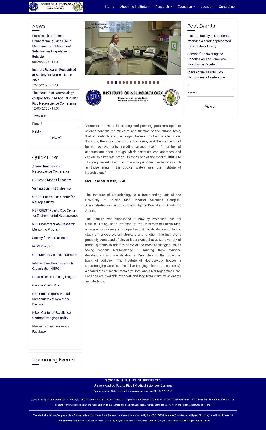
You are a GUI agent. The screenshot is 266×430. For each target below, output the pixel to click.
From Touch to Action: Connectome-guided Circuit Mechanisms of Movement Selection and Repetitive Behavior (51, 46)
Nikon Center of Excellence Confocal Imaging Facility (51, 315)
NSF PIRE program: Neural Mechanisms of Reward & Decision (51, 299)
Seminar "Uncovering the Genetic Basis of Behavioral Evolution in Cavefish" (207, 59)
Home (109, 6)
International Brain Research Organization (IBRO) (52, 266)
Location (207, 6)
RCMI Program (42, 246)
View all (55, 137)
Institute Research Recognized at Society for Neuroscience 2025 (54, 75)
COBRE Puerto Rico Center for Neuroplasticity (53, 200)
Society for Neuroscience (50, 237)
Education (185, 6)
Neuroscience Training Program (54, 276)
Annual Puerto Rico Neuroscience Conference (51, 169)
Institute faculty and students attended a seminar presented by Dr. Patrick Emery (209, 41)
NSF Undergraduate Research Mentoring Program (53, 227)
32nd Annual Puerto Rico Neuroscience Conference (206, 75)
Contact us (227, 6)
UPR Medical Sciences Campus (54, 254)
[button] (108, 82)
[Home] (56, 7)
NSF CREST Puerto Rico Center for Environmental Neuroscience (55, 213)
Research (162, 6)
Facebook (39, 331)
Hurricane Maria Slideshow (51, 180)
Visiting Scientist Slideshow (51, 188)
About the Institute (133, 6)
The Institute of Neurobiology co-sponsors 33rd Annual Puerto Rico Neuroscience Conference (55, 98)
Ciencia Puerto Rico (46, 285)
